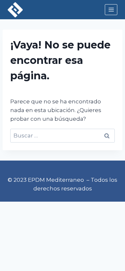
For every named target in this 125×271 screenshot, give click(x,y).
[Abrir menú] (111, 9)
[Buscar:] (62, 135)
